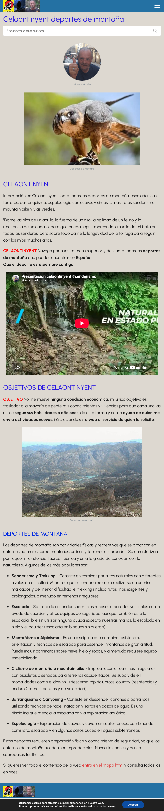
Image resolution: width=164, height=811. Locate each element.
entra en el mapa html (102, 765)
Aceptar (133, 805)
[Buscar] (154, 30)
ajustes (111, 806)
